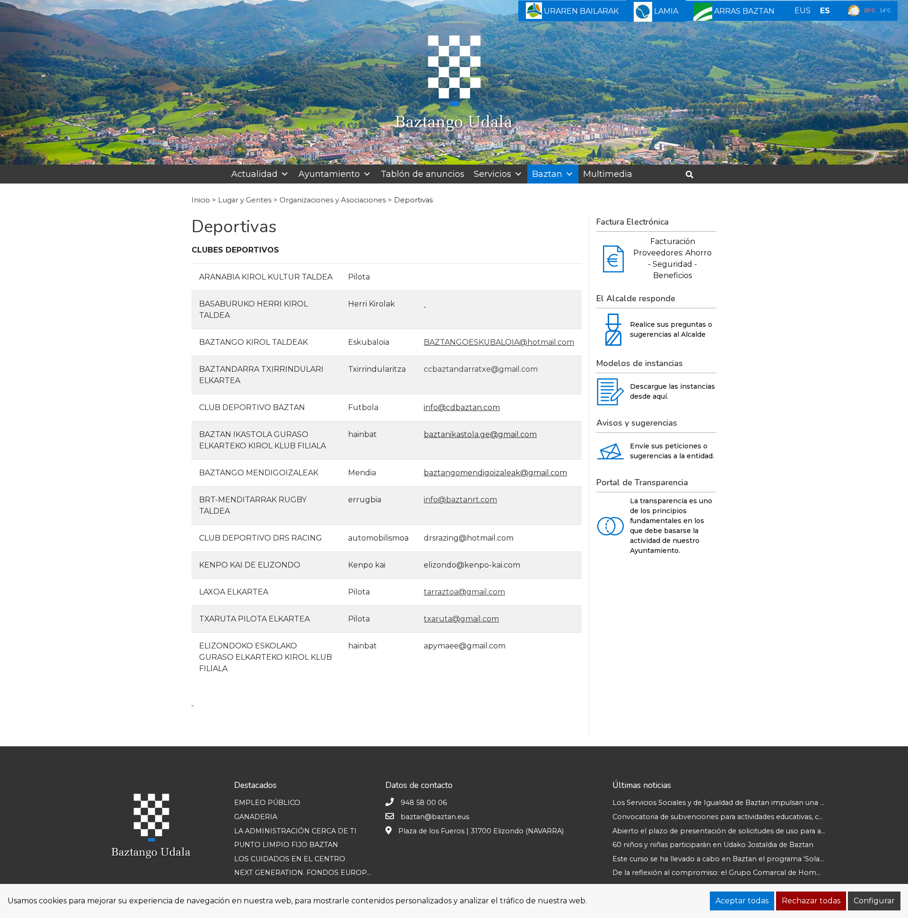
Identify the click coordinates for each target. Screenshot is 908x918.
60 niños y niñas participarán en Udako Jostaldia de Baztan (712, 844)
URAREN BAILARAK (580, 11)
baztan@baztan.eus (435, 817)
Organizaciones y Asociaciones (332, 200)
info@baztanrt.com (460, 499)
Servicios (492, 174)
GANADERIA (255, 817)
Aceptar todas (742, 900)
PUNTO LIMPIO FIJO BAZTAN (286, 844)
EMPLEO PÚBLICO (267, 802)
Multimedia (607, 174)
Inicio (201, 200)
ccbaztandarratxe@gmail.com (481, 369)
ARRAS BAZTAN (743, 11)
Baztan (547, 174)
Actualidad (254, 174)
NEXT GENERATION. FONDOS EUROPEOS (308, 872)
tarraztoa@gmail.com (464, 591)
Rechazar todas (811, 900)
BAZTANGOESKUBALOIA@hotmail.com (499, 342)
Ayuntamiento (329, 174)
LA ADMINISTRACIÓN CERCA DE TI (295, 831)
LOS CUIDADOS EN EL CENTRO (289, 859)
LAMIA (665, 11)
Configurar (874, 900)
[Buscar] (693, 174)
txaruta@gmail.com (461, 618)
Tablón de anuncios (422, 174)
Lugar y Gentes (244, 200)
